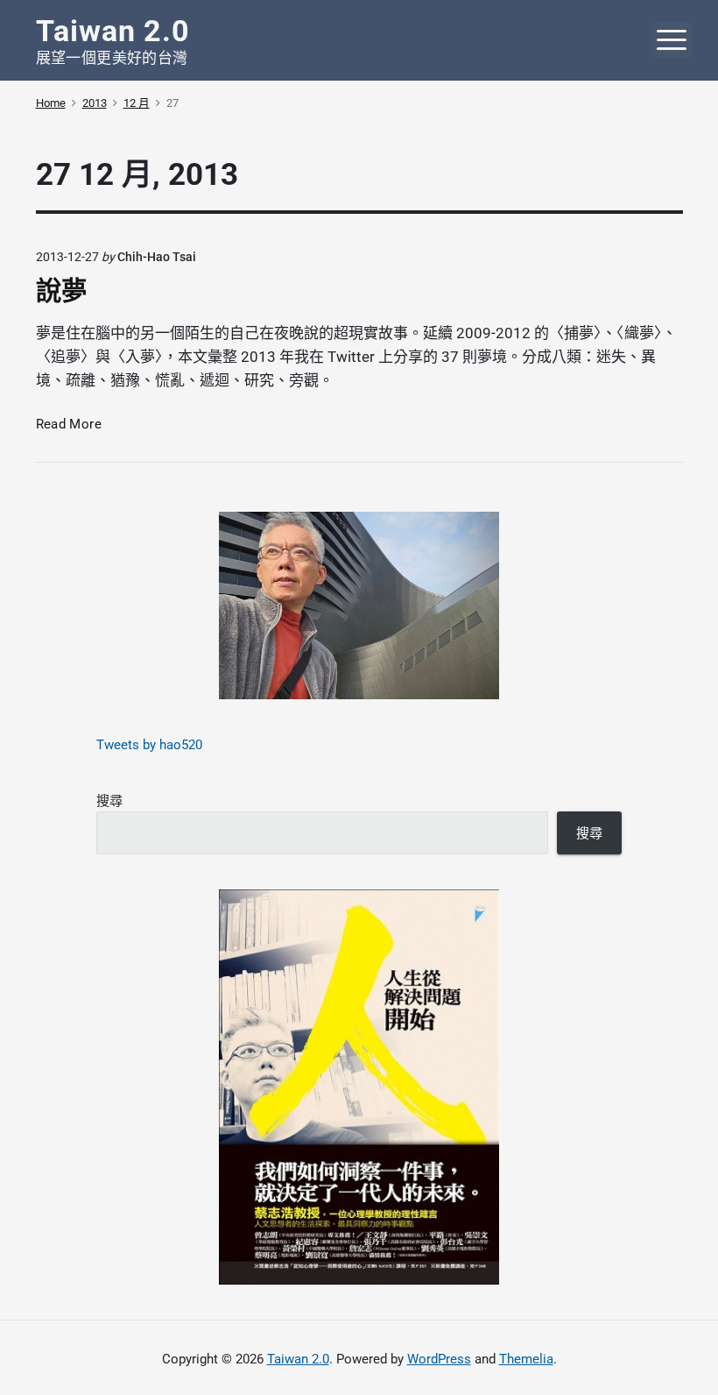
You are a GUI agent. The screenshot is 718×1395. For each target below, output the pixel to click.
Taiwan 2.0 (298, 1359)
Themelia (526, 1359)
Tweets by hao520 (149, 745)
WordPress (439, 1359)
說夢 (61, 291)
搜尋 (109, 801)
